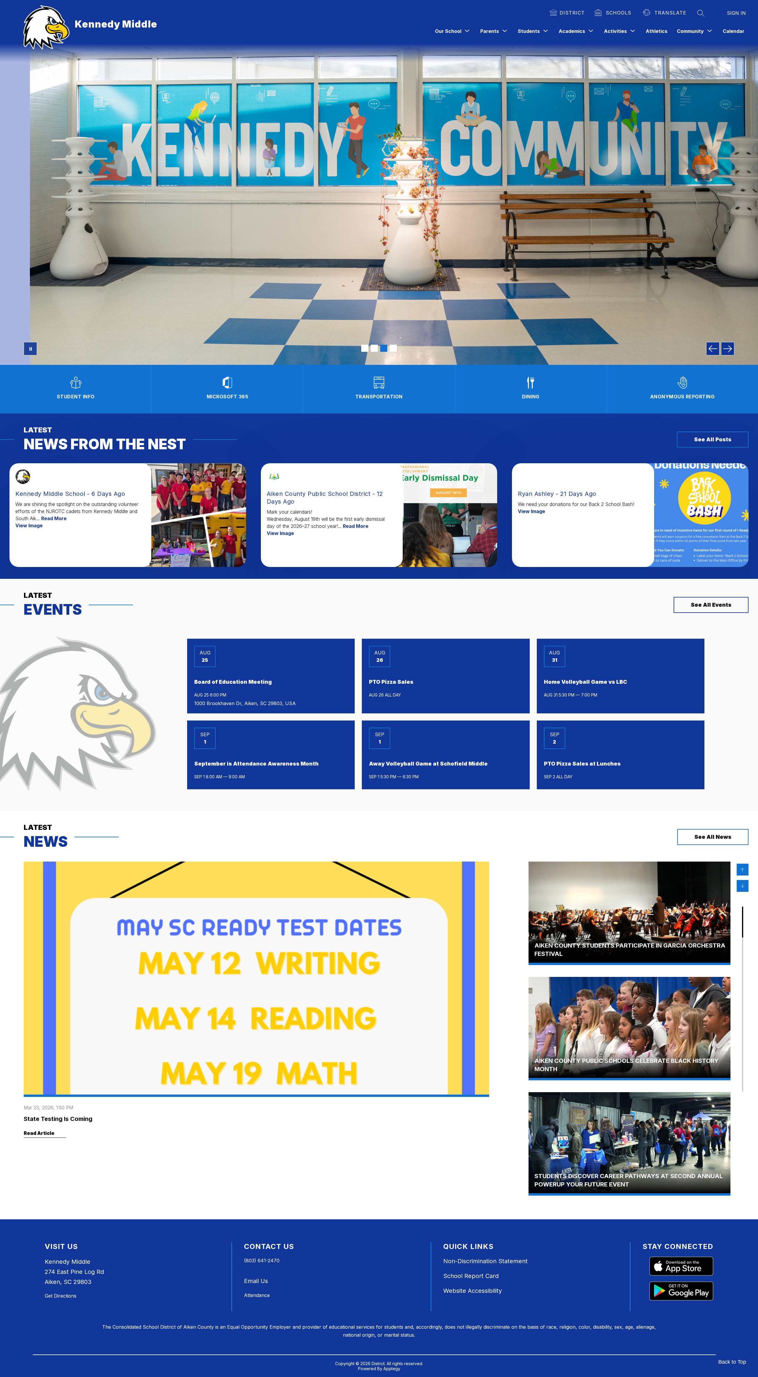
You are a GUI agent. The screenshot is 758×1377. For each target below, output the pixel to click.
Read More (54, 518)
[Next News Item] (743, 886)
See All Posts (712, 439)
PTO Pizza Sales (391, 682)
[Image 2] (374, 348)
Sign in (736, 13)
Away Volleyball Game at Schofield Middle (428, 764)
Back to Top (732, 1362)
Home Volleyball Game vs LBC (585, 682)
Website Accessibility (472, 1290)
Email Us (256, 1281)
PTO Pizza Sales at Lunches (582, 764)
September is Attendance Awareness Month (256, 764)
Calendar (733, 31)
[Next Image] (727, 348)
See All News (712, 837)
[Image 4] (393, 348)
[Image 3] (383, 348)
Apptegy (391, 1368)
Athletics (656, 31)
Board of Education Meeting (233, 682)
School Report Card (471, 1275)
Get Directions (60, 1296)
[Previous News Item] (743, 870)
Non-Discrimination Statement (485, 1261)
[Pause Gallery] (30, 348)
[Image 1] (364, 348)
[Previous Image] (713, 348)
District (572, 13)
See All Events (711, 605)
